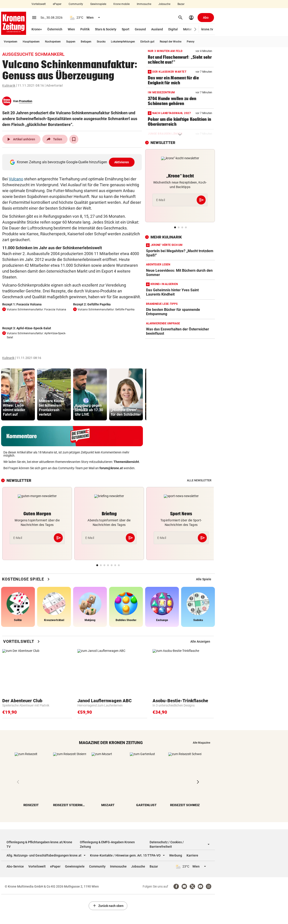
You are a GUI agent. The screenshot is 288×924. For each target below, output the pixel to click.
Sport (125, 29)
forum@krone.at (111, 468)
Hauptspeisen (31, 41)
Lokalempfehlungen (123, 41)
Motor (187, 29)
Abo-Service (15, 866)
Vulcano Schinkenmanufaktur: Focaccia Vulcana (36, 309)
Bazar (181, 4)
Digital (173, 29)
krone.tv (207, 29)
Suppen (70, 41)
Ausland (157, 29)
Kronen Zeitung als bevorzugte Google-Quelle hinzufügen (73, 162)
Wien (71, 29)
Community (76, 4)
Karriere (192, 855)
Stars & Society (105, 29)
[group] (18, 394)
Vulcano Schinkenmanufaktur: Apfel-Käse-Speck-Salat (36, 335)
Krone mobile (121, 4)
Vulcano (16, 179)
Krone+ (37, 29)
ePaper (57, 4)
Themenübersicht (126, 462)
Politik (85, 29)
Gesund (140, 29)
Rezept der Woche (170, 41)
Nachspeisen (53, 41)
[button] (195, 29)
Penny (190, 41)
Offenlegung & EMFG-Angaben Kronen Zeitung (107, 844)
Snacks (101, 41)
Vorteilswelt (39, 4)
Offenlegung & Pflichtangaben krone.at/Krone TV (39, 844)
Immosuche (144, 4)
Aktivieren (121, 162)
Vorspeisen (10, 41)
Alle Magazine (201, 742)
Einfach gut (147, 41)
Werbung (175, 855)
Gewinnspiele (98, 4)
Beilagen (86, 41)
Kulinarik (9, 85)
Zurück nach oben (108, 905)
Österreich (54, 29)
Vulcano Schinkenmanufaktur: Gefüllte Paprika (106, 309)
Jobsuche (164, 4)
